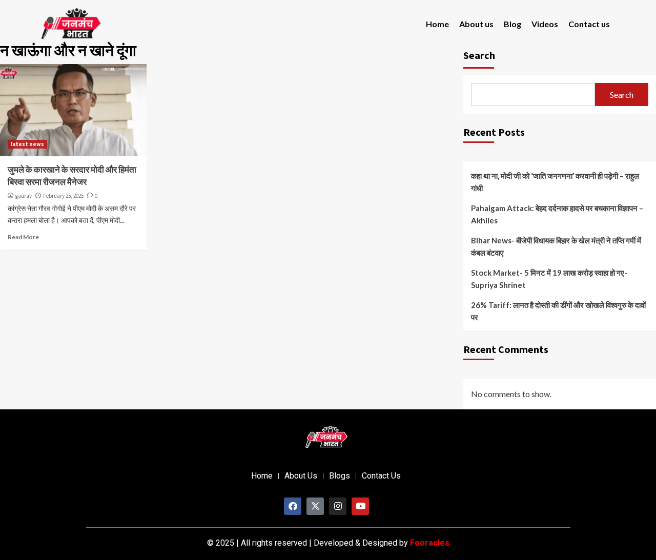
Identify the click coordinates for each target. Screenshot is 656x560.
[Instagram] (337, 506)
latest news (27, 144)
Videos (544, 24)
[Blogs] (339, 476)
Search (621, 94)
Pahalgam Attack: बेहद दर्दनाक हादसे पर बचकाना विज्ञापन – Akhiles (557, 214)
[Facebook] (292, 506)
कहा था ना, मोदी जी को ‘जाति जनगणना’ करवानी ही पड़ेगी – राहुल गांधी (555, 182)
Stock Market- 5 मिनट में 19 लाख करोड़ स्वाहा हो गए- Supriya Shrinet (549, 278)
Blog (512, 24)
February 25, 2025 (63, 195)
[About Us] (301, 476)
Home (437, 24)
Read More (23, 237)
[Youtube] (360, 506)
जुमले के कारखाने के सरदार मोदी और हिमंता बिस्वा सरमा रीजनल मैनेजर (72, 176)
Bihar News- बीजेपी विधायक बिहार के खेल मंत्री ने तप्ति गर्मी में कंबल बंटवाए (556, 246)
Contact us (589, 24)
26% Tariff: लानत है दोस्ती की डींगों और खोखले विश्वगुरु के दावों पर (558, 311)
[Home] (262, 476)
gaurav (23, 195)
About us (476, 24)
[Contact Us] (381, 476)
